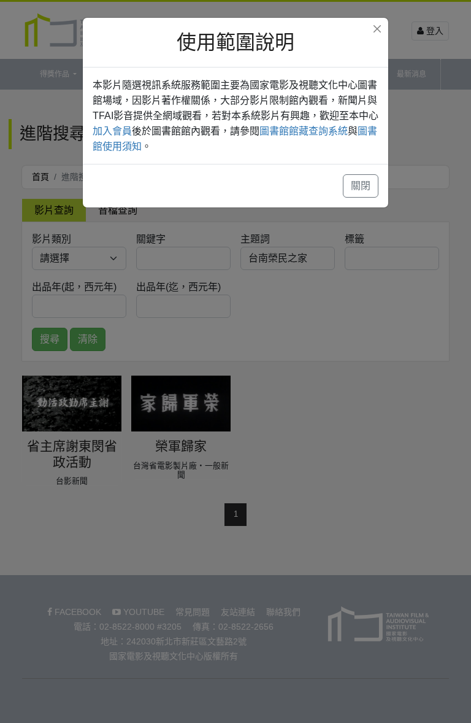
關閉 (360, 185)
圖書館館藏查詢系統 (303, 131)
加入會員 (112, 131)
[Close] (377, 28)
